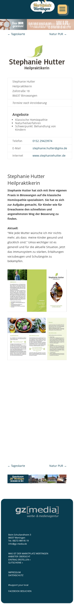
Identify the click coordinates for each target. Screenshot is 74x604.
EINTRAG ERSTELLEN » (19, 559)
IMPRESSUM (14, 572)
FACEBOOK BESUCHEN (19, 591)
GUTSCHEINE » (15, 562)
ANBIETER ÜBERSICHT (19, 556)
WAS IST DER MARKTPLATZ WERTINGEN (28, 553)
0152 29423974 (42, 141)
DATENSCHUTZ (15, 575)
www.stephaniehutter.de (49, 155)
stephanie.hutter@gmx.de (50, 148)
